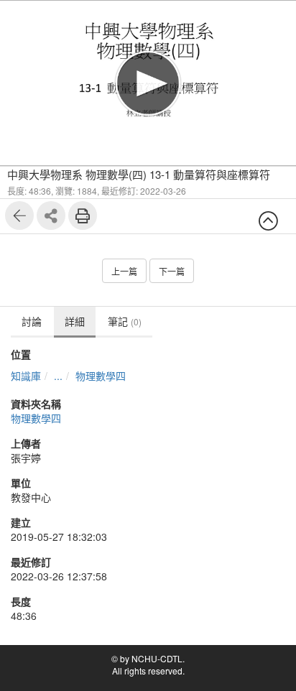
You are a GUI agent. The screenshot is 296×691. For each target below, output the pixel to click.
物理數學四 (100, 375)
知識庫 (26, 375)
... (58, 375)
